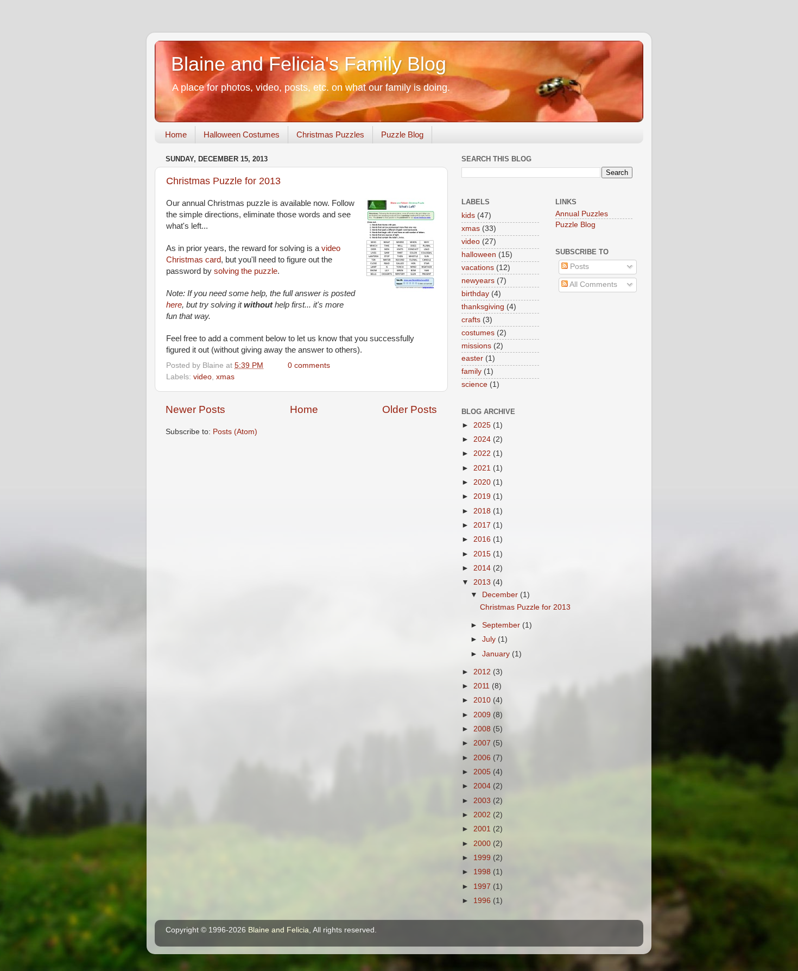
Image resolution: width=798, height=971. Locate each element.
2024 (483, 439)
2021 (483, 468)
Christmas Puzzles (330, 134)
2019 (483, 496)
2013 (483, 582)
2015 (483, 554)
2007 (483, 743)
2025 (483, 425)
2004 (483, 786)
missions (476, 346)
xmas (225, 377)
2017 (483, 525)
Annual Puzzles (581, 214)
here (174, 304)
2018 (483, 511)
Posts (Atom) (235, 432)
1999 (483, 858)
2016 (483, 539)
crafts (470, 320)
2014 (483, 568)
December (501, 595)
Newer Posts (195, 409)
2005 (483, 772)
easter (472, 358)
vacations (477, 268)
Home (176, 134)
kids (468, 215)
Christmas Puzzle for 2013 (223, 181)
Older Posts (409, 409)
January (497, 654)
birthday (475, 294)
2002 (483, 815)
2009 (483, 715)
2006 (483, 758)
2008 (483, 729)
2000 (483, 844)
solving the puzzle (245, 271)
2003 (483, 801)
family (471, 371)
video (202, 377)
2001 (483, 829)
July (490, 639)
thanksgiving (482, 307)
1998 (483, 872)
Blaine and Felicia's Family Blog (308, 64)
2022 (483, 453)
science (474, 384)
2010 (483, 700)
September (502, 625)
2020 (483, 482)
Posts (578, 266)
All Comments (592, 284)
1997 (483, 886)
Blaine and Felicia (278, 930)
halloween (478, 254)
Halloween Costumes (242, 134)
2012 (483, 672)
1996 (483, 901)
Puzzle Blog (402, 134)
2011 (482, 686)
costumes (478, 333)
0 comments (309, 365)
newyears (478, 281)
